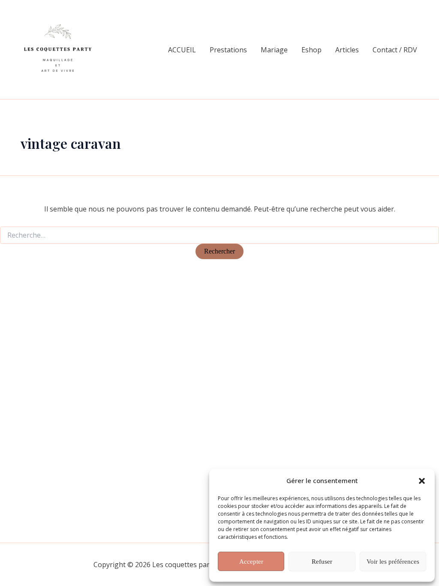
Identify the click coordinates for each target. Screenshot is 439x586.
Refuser (322, 561)
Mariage (274, 49)
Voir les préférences (393, 561)
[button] (422, 481)
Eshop (311, 49)
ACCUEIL (182, 49)
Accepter (251, 561)
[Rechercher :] (219, 235)
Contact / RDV (395, 49)
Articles (347, 49)
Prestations (228, 49)
